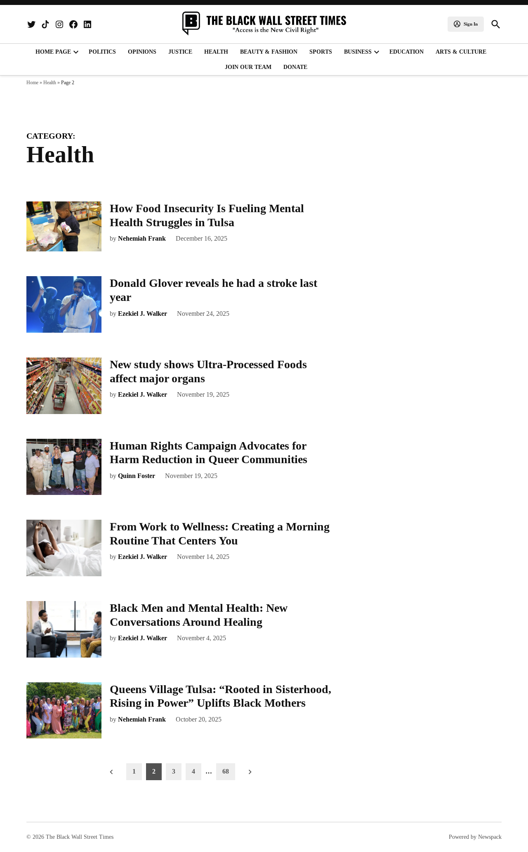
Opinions (142, 52)
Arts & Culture (461, 52)
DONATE (295, 67)
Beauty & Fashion (268, 52)
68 (225, 771)
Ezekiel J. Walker (142, 313)
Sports (320, 52)
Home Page (53, 52)
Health (216, 52)
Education (406, 52)
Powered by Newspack (475, 837)
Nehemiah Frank (142, 238)
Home (32, 82)
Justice (180, 52)
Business (358, 52)
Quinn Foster (136, 475)
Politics (102, 52)
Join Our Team (248, 67)
